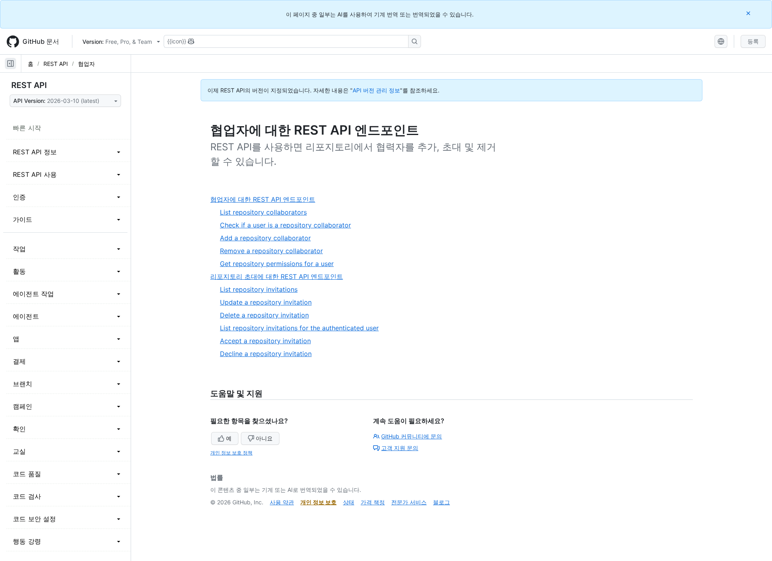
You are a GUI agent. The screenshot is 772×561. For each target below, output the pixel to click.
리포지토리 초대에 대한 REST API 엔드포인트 (279, 276)
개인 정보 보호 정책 (231, 453)
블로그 (441, 502)
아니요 (264, 438)
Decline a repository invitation (266, 354)
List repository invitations (259, 289)
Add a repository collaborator (265, 238)
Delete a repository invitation (264, 315)
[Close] (749, 13)
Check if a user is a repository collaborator (285, 225)
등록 (753, 41)
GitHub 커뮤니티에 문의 (411, 436)
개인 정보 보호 (318, 502)
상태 (348, 502)
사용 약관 (282, 502)
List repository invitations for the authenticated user (299, 328)
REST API (55, 63)
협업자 (86, 63)
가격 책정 (373, 502)
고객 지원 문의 (399, 447)
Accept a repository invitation (265, 341)
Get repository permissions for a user (277, 264)
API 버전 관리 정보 (376, 90)
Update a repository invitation (266, 302)
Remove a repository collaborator (271, 251)
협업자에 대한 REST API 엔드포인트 (265, 199)
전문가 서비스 (409, 502)
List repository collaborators (263, 212)
